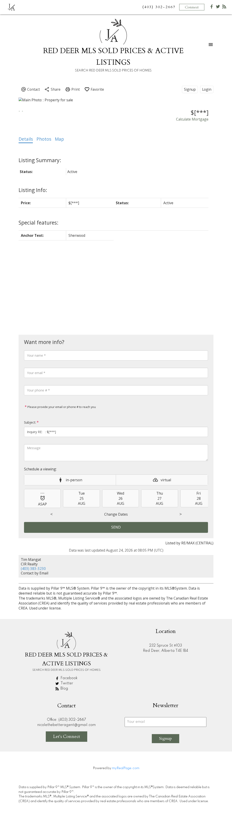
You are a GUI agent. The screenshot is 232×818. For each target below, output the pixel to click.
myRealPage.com (125, 768)
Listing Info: (33, 190)
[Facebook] (212, 7)
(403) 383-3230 (33, 568)
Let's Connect (66, 736)
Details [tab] (26, 139)
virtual (166, 479)
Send (116, 527)
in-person (74, 479)
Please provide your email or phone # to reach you (61, 407)
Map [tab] (59, 139)
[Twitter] (218, 7)
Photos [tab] (43, 139)
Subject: (30, 422)
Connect (192, 7)
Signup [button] (190, 89)
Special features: (38, 222)
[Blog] (224, 7)
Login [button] (206, 89)
